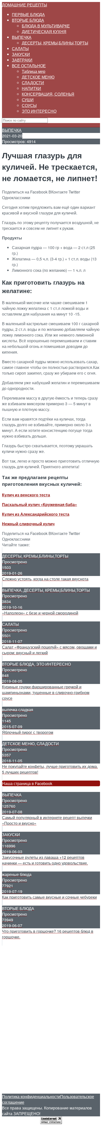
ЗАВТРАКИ (22, 60)
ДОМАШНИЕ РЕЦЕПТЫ (24, 5)
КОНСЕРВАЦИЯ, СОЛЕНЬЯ (48, 94)
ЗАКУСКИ (21, 54)
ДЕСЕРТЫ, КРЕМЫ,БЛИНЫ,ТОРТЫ (55, 43)
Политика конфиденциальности (31, 1096)
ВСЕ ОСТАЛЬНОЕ (29, 65)
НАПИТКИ (31, 88)
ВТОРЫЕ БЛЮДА (28, 20)
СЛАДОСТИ (33, 82)
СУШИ (28, 100)
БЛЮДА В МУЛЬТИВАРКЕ (46, 26)
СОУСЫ (29, 105)
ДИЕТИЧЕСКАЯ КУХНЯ (44, 31)
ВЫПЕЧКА (21, 37)
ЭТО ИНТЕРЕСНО (39, 111)
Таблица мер (33, 71)
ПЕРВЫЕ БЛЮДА (28, 14)
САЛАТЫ (20, 48)
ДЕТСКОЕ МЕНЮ (38, 77)
